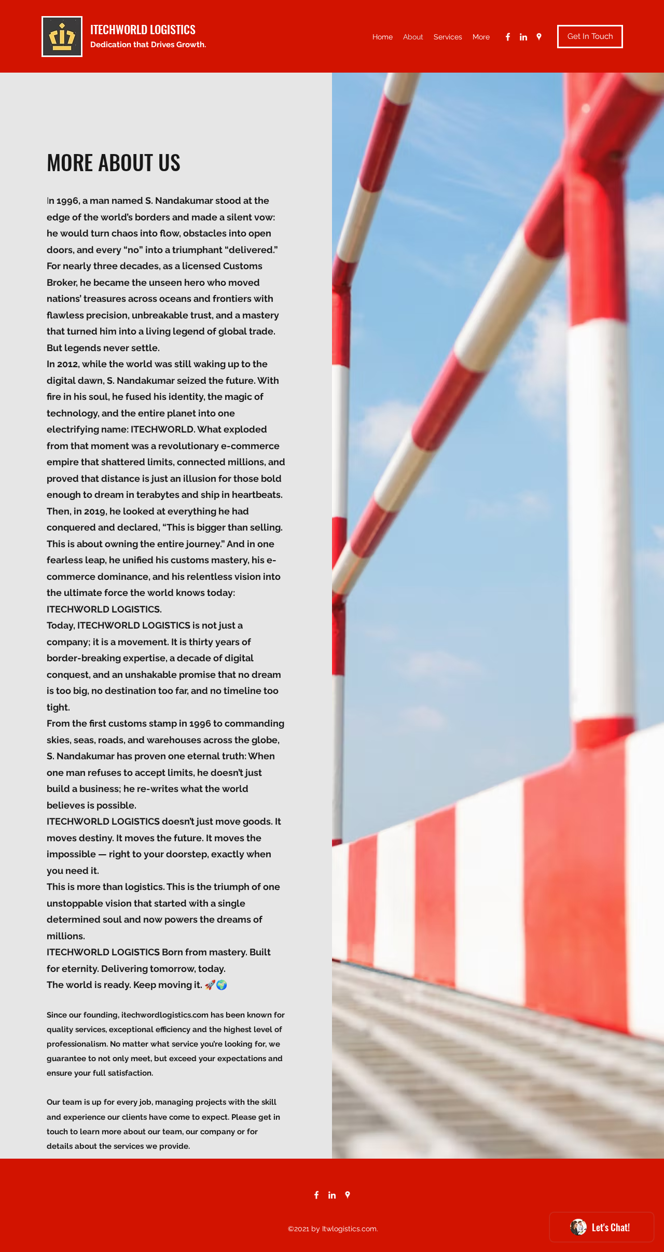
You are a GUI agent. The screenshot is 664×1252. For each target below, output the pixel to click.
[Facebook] (508, 37)
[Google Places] (539, 37)
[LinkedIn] (523, 37)
